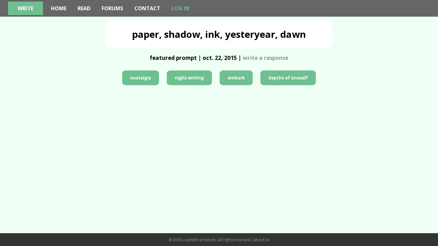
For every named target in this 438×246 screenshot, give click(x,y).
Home (58, 8)
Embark (236, 78)
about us (262, 239)
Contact (147, 8)
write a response (265, 58)
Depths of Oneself (288, 78)
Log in (181, 8)
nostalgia (140, 78)
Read (84, 8)
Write (25, 8)
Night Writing (189, 78)
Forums (112, 8)
